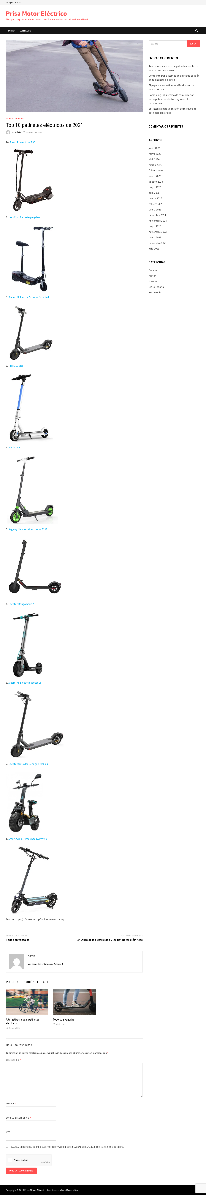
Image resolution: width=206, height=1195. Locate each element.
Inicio (11, 30)
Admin (18, 132)
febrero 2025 (156, 204)
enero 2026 (155, 176)
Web (8, 1132)
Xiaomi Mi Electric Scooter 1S (24, 682)
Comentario (13, 1060)
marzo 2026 (155, 165)
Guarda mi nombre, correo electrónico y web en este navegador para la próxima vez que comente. (67, 1147)
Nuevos (20, 118)
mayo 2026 (155, 153)
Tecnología (155, 292)
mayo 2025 (155, 187)
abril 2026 (154, 159)
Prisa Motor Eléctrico (36, 13)
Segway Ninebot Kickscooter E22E (27, 529)
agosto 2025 (156, 181)
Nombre (11, 1103)
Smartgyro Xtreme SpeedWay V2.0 (27, 839)
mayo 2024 (155, 226)
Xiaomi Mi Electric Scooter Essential (28, 297)
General (10, 118)
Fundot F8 (14, 447)
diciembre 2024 (157, 215)
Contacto (25, 30)
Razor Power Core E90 (22, 142)
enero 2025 (155, 209)
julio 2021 (154, 248)
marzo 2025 (155, 198)
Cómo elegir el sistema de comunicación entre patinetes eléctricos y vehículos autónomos (171, 99)
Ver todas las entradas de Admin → (45, 963)
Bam (76, 1190)
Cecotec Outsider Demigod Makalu (28, 764)
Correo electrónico (18, 1117)
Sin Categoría (156, 287)
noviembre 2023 (158, 232)
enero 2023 (155, 237)
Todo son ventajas (63, 1019)
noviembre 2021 (158, 243)
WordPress (66, 1190)
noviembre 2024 (158, 220)
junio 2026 (154, 148)
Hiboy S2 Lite (15, 365)
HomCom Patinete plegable (24, 217)
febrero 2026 (156, 170)
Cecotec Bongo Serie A (21, 604)
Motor (152, 275)
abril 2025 (154, 192)
